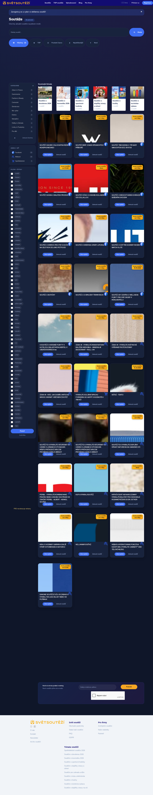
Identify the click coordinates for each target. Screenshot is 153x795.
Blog (80, 3)
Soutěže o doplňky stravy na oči (76, 788)
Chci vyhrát (48, 154)
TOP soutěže (58, 3)
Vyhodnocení (71, 3)
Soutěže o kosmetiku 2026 (74, 758)
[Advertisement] (76, 65)
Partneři (101, 733)
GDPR (71, 737)
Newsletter (34, 738)
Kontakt (33, 734)
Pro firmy (88, 3)
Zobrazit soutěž (61, 154)
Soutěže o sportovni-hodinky (74, 762)
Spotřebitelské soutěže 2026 (74, 750)
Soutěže (48, 3)
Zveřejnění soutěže (105, 726)
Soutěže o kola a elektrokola (74, 776)
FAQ (70, 733)
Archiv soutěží (35, 742)
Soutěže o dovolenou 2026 (74, 754)
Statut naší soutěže (76, 730)
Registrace (147, 3)
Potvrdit (129, 687)
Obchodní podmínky (76, 726)
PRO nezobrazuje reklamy (22, 508)
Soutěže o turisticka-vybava (74, 784)
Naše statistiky (103, 730)
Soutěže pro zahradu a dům (74, 772)
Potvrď (22, 431)
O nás (32, 730)
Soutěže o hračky (70, 780)
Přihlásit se (135, 3)
